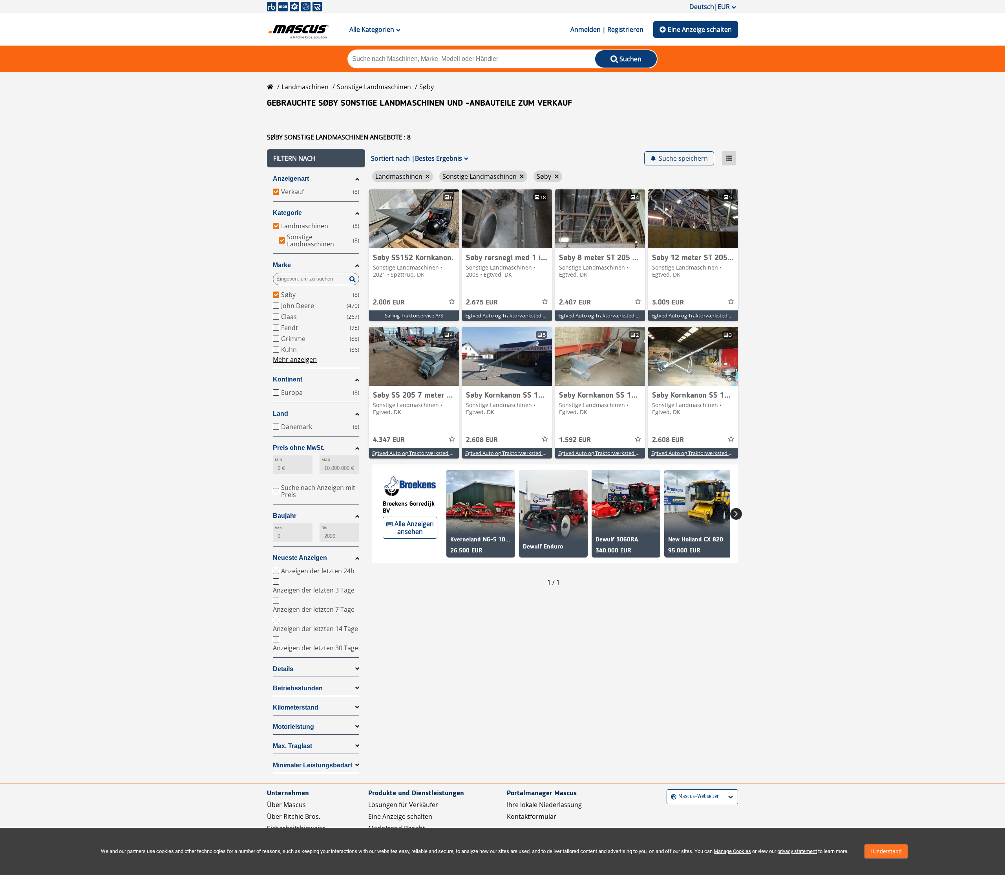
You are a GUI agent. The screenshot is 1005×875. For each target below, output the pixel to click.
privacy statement (797, 851)
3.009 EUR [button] (668, 302)
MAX (326, 460)
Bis (324, 528)
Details (283, 669)
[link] (414, 218)
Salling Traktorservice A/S (414, 315)
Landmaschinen (305, 87)
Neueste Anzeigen (300, 557)
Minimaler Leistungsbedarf (312, 765)
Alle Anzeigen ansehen (414, 527)
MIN (278, 460)
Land (280, 413)
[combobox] (672, 796)
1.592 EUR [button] (575, 440)
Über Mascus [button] (286, 804)
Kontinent (287, 379)
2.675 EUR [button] (482, 302)
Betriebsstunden (298, 688)
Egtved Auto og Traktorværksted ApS (508, 315)
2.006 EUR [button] (389, 302)
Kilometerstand (295, 707)
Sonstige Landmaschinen (374, 87)
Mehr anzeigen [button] (295, 359)
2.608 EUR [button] (482, 440)
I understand (886, 851)
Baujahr (284, 515)
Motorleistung (293, 726)
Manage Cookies (732, 851)
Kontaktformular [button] (531, 816)
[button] (316, 158)
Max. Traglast (292, 746)
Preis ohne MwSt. (298, 447)
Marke (282, 265)
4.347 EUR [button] (389, 440)
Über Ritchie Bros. (293, 816)
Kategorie (287, 212)
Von (278, 528)
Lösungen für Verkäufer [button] (403, 804)
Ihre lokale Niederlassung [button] (544, 804)
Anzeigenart (291, 178)
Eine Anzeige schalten (700, 29)
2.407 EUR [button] (575, 302)
